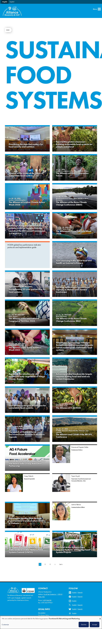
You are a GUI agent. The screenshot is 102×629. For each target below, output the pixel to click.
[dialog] (51, 622)
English (4, 2)
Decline (83, 624)
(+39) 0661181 (47, 600)
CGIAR (18, 598)
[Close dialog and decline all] (100, 617)
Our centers (41, 613)
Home (7, 30)
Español (12, 2)
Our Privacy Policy (43, 615)
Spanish (80, 592)
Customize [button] (5, 624)
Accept (94, 624)
